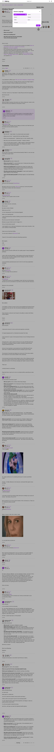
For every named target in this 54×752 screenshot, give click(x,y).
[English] (7, 1)
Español (29, 14)
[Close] (39, 11)
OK (38, 25)
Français (29, 17)
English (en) (29, 1)
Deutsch (15, 17)
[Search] (49, 1)
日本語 (15, 19)
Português (16, 22)
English (15, 14)
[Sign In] (51, 1)
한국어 (29, 19)
